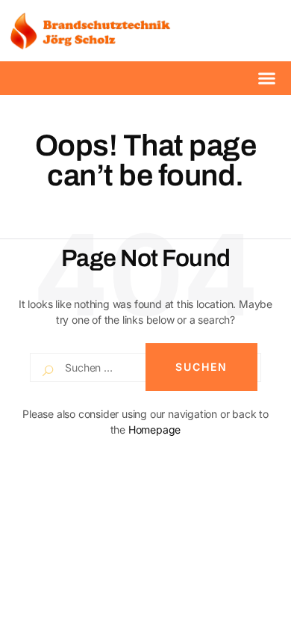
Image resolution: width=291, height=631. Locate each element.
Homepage (154, 429)
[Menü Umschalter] (266, 78)
